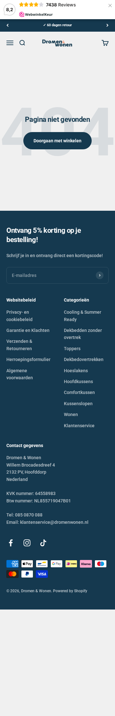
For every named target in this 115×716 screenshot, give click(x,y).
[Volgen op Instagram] (27, 543)
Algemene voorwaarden (19, 374)
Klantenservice (79, 425)
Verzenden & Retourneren (19, 345)
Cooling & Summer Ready (82, 316)
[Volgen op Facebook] (10, 543)
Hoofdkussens (78, 381)
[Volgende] (107, 25)
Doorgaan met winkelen (57, 140)
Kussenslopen (78, 403)
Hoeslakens (76, 370)
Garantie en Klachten (28, 330)
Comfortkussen (79, 392)
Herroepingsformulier (28, 359)
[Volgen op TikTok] (43, 543)
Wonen (71, 414)
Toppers (72, 348)
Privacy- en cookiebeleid (19, 316)
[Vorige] (7, 25)
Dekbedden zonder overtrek (83, 334)
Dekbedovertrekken (83, 359)
